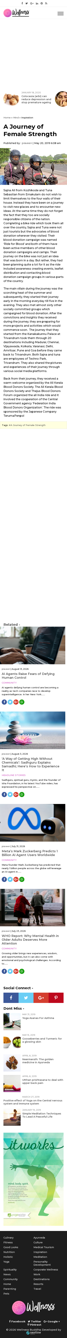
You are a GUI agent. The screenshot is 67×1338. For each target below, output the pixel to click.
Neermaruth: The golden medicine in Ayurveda (38, 1061)
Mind (16, 117)
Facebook (18, 1321)
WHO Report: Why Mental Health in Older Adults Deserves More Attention (30, 939)
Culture (38, 1242)
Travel (37, 1288)
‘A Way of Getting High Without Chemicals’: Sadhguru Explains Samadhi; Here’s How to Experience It (30, 764)
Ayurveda (39, 1237)
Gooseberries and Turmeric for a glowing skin (42, 1040)
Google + (53, 1321)
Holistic (8, 1256)
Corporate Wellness (46, 1269)
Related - (11, 625)
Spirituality (10, 1269)
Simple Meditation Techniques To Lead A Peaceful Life (41, 1115)
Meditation (40, 1256)
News (7, 1274)
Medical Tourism (44, 1247)
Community (9, 682)
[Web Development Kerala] (33, 1333)
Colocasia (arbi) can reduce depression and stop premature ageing (36, 99)
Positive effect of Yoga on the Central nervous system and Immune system (32, 1102)
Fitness (8, 1242)
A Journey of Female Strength (28, 425)
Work (37, 1274)
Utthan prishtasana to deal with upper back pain (42, 1081)
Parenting (9, 1288)
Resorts (38, 1284)
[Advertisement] (33, 54)
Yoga (6, 1261)
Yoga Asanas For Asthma (38, 1018)
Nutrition (9, 1252)
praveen (27, 143)
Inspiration (40, 1252)
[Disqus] (33, 478)
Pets (6, 1293)
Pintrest (35, 1324)
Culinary (8, 1237)
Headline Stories (14, 775)
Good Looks (10, 1247)
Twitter (35, 1321)
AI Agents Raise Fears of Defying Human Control (28, 676)
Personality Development (42, 1263)
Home (7, 117)
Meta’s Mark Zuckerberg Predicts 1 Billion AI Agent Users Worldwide (30, 853)
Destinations (42, 1279)
